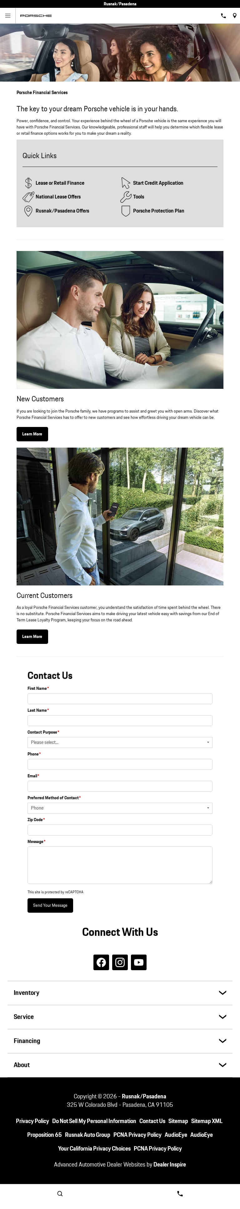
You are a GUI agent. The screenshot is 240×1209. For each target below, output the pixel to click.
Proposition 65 (44, 1135)
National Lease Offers (58, 197)
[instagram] (120, 962)
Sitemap (178, 1121)
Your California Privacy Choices (94, 1149)
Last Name (38, 710)
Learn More (32, 434)
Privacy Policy (32, 1121)
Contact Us (152, 1121)
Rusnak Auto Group (87, 1135)
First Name (38, 688)
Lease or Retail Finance (60, 183)
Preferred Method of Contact (54, 798)
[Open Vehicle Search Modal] (60, 1193)
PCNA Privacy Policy (137, 1135)
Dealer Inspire (169, 1165)
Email (33, 776)
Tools (138, 197)
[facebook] (101, 962)
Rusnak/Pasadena (144, 1096)
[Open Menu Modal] (8, 15)
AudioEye (176, 1135)
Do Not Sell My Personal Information (94, 1121)
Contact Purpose (43, 732)
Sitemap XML (206, 1121)
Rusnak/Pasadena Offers (62, 211)
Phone (34, 754)
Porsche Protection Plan (158, 211)
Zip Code (36, 820)
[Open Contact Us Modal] (180, 1193)
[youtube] (139, 962)
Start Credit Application (158, 183)
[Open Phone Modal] (223, 15)
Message (37, 842)
